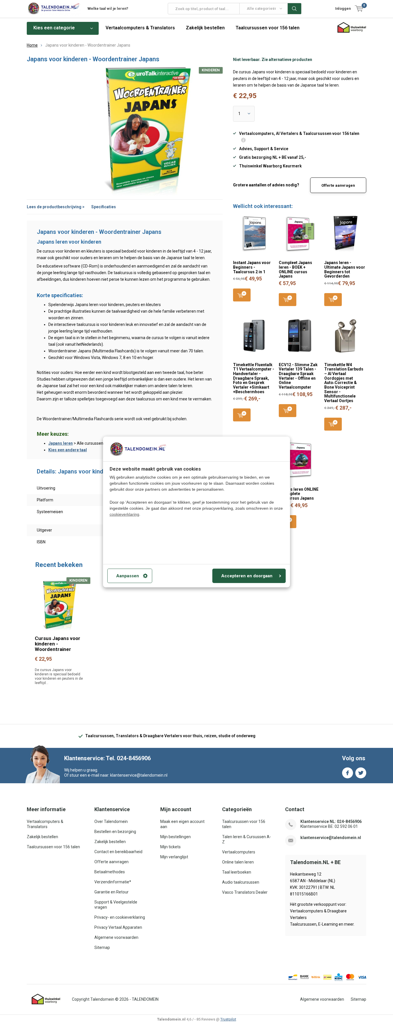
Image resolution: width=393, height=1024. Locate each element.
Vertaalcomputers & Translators (140, 27)
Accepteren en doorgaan (246, 575)
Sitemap (102, 947)
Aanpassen (127, 575)
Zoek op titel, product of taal (295, 8)
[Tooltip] (243, 140)
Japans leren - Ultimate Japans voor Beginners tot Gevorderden (344, 269)
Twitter (360, 772)
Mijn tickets (170, 847)
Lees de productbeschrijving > (56, 207)
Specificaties (103, 207)
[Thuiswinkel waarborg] (46, 999)
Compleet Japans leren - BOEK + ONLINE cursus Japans (295, 269)
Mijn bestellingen (175, 836)
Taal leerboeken (236, 872)
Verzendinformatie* (112, 882)
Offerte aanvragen (338, 185)
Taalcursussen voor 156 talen (267, 27)
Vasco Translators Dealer (245, 892)
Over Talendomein (111, 821)
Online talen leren (238, 862)
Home (32, 45)
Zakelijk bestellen (205, 27)
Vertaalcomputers (238, 852)
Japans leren (60, 443)
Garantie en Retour (111, 892)
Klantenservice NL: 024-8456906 (331, 821)
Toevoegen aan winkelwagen (242, 295)
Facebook (347, 772)
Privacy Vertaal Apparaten (118, 927)
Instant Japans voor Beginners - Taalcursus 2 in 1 (252, 267)
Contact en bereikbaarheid (118, 851)
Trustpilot (228, 1019)
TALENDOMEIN (145, 999)
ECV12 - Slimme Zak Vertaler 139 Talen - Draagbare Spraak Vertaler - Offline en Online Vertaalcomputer (298, 375)
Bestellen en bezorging (115, 831)
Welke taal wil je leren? (107, 8)
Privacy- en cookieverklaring (119, 917)
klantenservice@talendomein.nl (330, 837)
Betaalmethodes (109, 872)
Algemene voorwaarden (116, 937)
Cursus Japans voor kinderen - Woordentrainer (57, 643)
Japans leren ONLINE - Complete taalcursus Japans (298, 493)
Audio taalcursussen (240, 882)
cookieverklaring (124, 514)
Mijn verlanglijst (174, 857)
